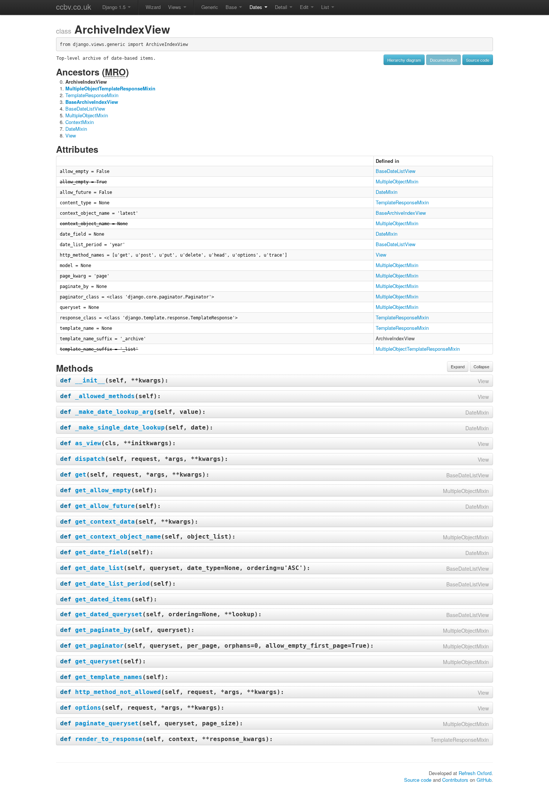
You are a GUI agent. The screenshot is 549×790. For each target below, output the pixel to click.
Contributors (455, 779)
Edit (305, 6)
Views (175, 6)
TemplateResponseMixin (91, 95)
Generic (209, 6)
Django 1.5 (114, 6)
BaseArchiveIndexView (91, 101)
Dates (256, 6)
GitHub (484, 779)
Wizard (153, 6)
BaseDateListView (85, 108)
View (70, 135)
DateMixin (76, 128)
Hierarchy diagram (404, 60)
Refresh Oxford (475, 773)
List (326, 6)
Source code (477, 60)
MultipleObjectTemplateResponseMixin (110, 88)
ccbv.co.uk (73, 6)
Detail (282, 6)
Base (232, 6)
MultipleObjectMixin (86, 115)
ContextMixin (79, 122)
